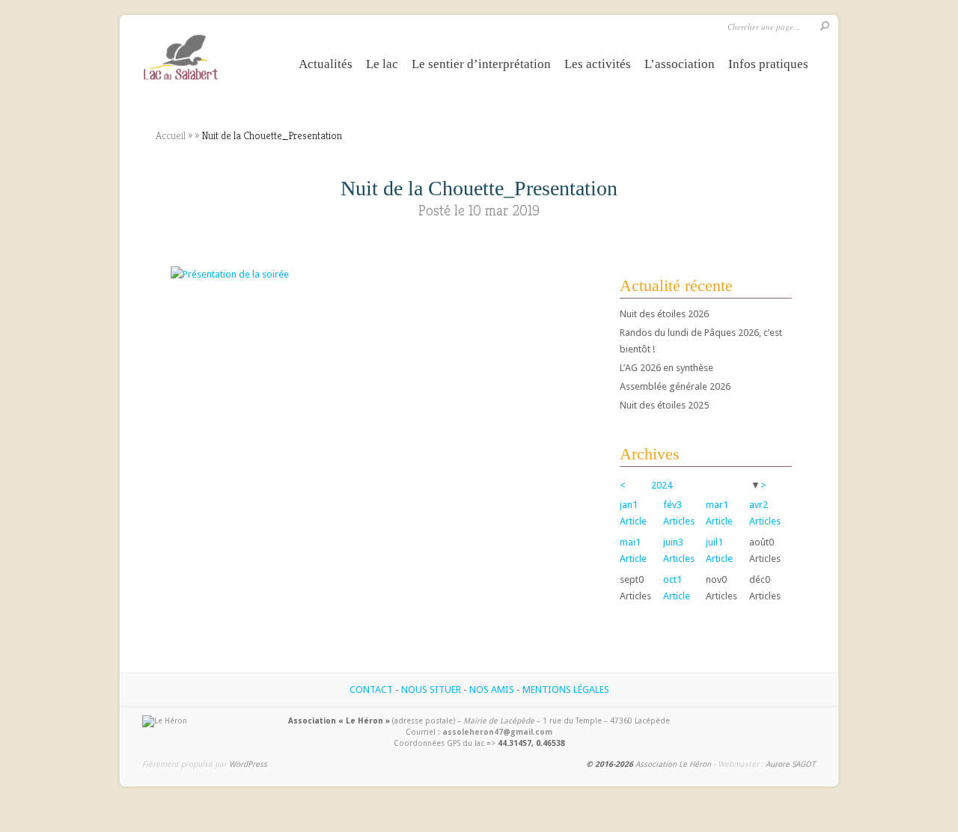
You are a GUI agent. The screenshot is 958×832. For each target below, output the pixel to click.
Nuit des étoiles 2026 (664, 313)
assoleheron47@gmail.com (497, 731)
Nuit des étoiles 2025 (664, 405)
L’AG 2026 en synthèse (666, 367)
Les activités (597, 64)
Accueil (171, 135)
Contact (371, 689)
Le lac (382, 64)
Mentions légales (565, 689)
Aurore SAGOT (790, 763)
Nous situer (431, 689)
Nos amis (491, 689)
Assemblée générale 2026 (675, 386)
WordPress (248, 763)
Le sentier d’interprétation (481, 64)
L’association (679, 64)
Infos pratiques (768, 64)
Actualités (326, 64)
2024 (661, 485)
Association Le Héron (673, 763)
